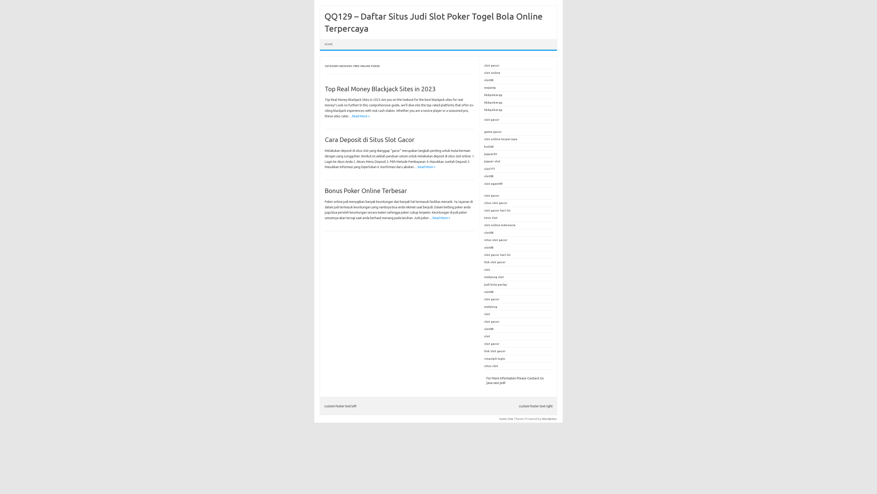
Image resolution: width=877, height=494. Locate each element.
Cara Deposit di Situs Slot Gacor (370, 139)
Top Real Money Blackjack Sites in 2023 (380, 88)
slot (487, 314)
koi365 (489, 146)
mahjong (490, 306)
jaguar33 (490, 154)
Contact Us (535, 378)
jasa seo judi (495, 383)
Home (329, 44)
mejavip (490, 87)
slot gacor (491, 65)
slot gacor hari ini (497, 210)
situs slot (491, 366)
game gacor (493, 131)
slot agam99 (493, 183)
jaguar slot (492, 161)
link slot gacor (495, 262)
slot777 (489, 168)
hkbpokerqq (493, 95)
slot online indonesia (499, 225)
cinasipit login (494, 358)
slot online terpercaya (500, 139)
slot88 (488, 80)
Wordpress (549, 418)
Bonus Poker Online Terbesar (366, 190)
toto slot (491, 217)
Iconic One (506, 418)
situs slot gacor (495, 202)
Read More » (361, 116)
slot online (492, 72)
